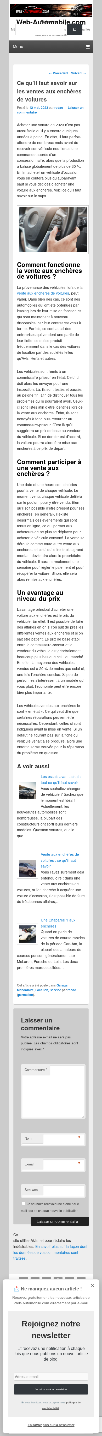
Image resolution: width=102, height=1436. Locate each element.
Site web (31, 1189)
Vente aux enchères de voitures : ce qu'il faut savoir (60, 860)
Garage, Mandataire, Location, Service (42, 987)
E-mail (29, 1164)
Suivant (78, 73)
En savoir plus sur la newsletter (51, 1425)
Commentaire (36, 1069)
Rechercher (49, 21)
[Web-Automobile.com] (51, 15)
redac (58, 107)
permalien (25, 994)
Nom (28, 1138)
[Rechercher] (74, 29)
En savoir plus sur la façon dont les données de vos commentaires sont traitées (50, 1252)
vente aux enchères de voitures (43, 293)
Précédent (58, 73)
